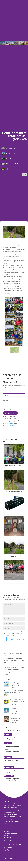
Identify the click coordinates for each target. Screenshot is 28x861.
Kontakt (9, 158)
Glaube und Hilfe (12, 164)
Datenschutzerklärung (8, 425)
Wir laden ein (18, 142)
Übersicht (9, 169)
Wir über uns (10, 148)
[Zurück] (6, 730)
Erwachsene (11, 142)
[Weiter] (22, 730)
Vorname (5, 395)
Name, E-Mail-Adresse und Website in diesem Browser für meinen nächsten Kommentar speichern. (13, 633)
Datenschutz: (6, 406)
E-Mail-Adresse (6, 390)
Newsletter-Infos (7, 423)
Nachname (5, 400)
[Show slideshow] (14, 356)
